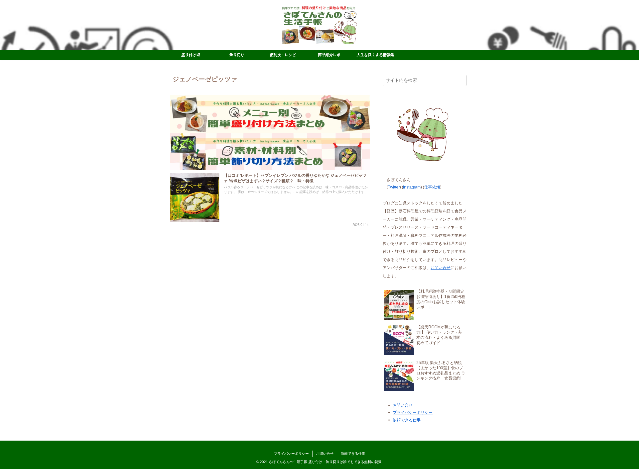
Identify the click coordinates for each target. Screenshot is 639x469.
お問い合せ (441, 267)
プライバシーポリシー (413, 412)
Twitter (394, 187)
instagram (412, 187)
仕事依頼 (432, 187)
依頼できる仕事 (407, 420)
